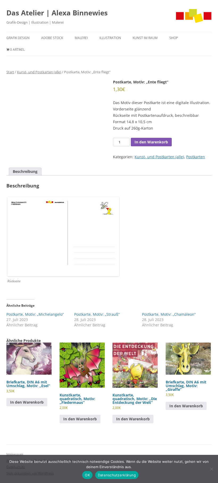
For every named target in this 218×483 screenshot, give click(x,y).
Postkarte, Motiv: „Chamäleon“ (169, 314)
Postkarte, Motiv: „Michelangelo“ (35, 314)
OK (87, 475)
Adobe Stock (52, 38)
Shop (173, 38)
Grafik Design (18, 38)
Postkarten (195, 156)
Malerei (81, 38)
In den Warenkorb (151, 141)
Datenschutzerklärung (117, 475)
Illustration (110, 38)
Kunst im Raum (145, 38)
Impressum (14, 454)
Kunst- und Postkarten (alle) (39, 72)
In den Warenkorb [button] (27, 402)
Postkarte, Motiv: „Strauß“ (97, 314)
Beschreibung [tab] (25, 171)
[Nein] (211, 469)
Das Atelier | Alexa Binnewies (57, 13)
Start (10, 72)
